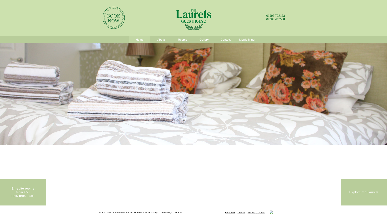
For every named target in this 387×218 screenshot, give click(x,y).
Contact (241, 212)
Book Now (230, 212)
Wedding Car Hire (256, 212)
